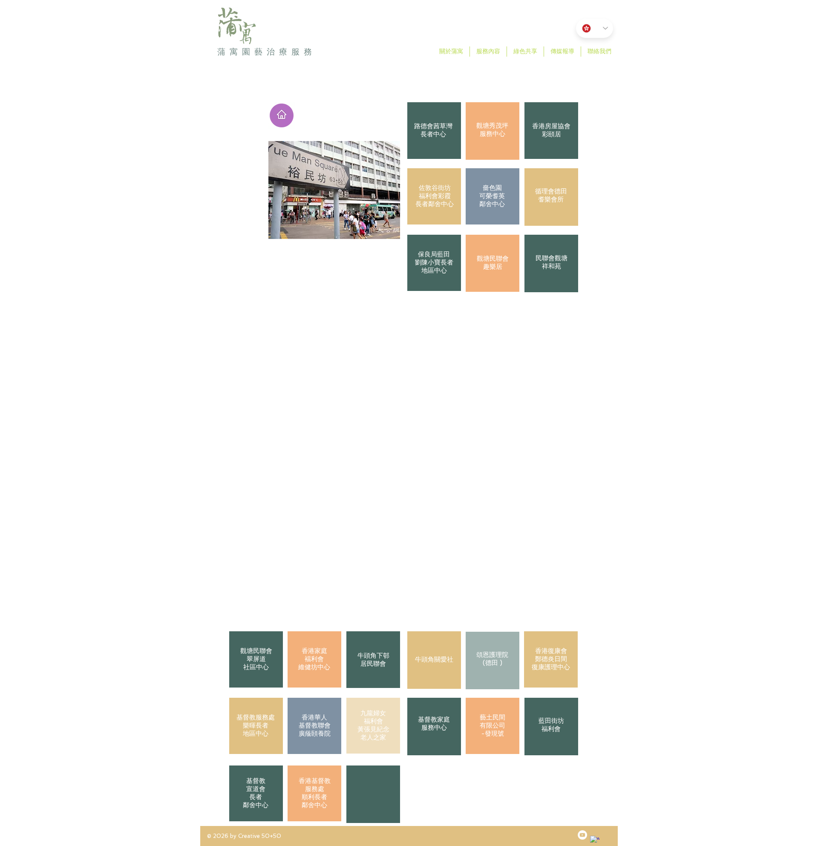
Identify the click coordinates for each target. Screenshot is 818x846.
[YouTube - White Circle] (582, 835)
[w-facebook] (594, 840)
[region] (434, 132)
